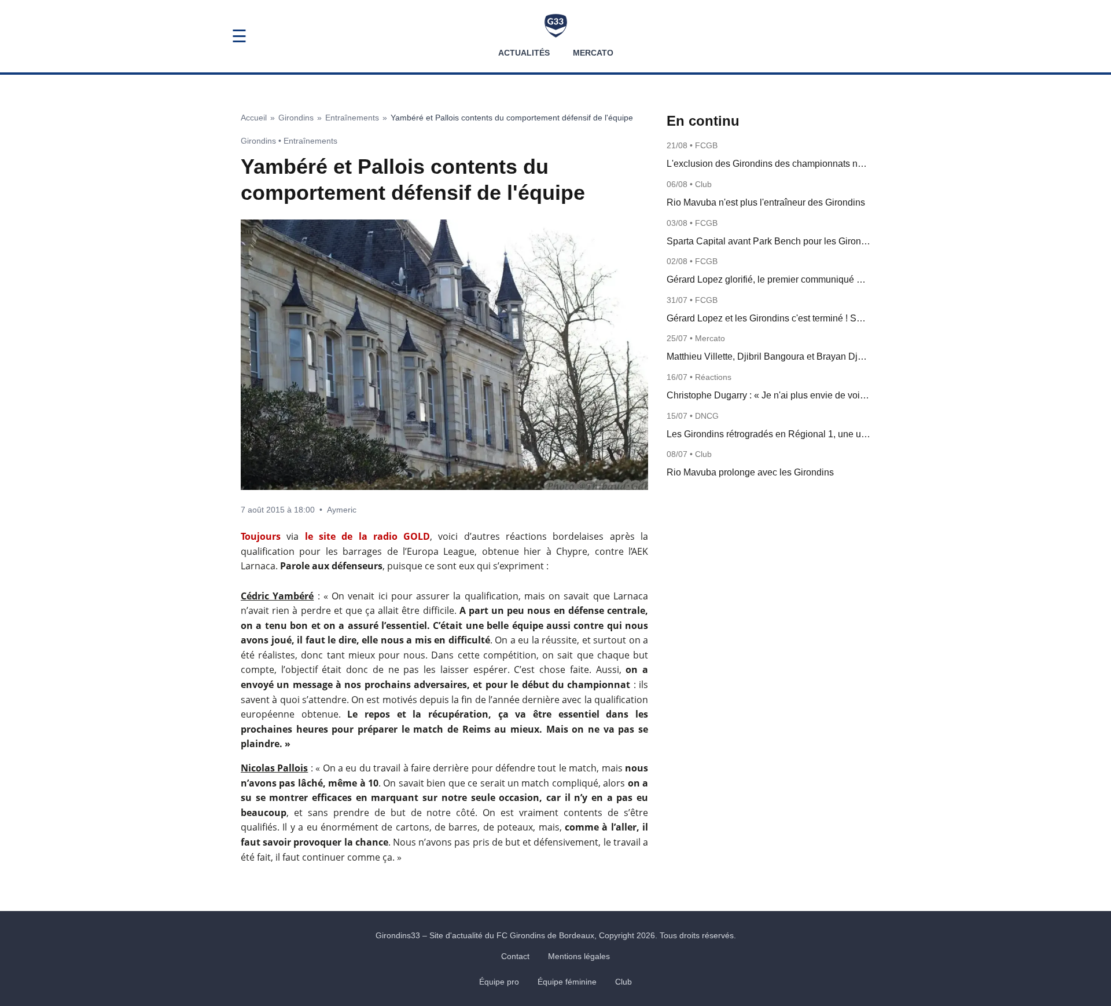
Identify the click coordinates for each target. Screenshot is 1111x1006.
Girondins (296, 117)
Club (623, 981)
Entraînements (352, 117)
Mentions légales (579, 956)
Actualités (524, 52)
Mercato (593, 52)
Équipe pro (499, 981)
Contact (515, 956)
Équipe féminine (567, 981)
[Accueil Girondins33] (556, 26)
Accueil (254, 117)
